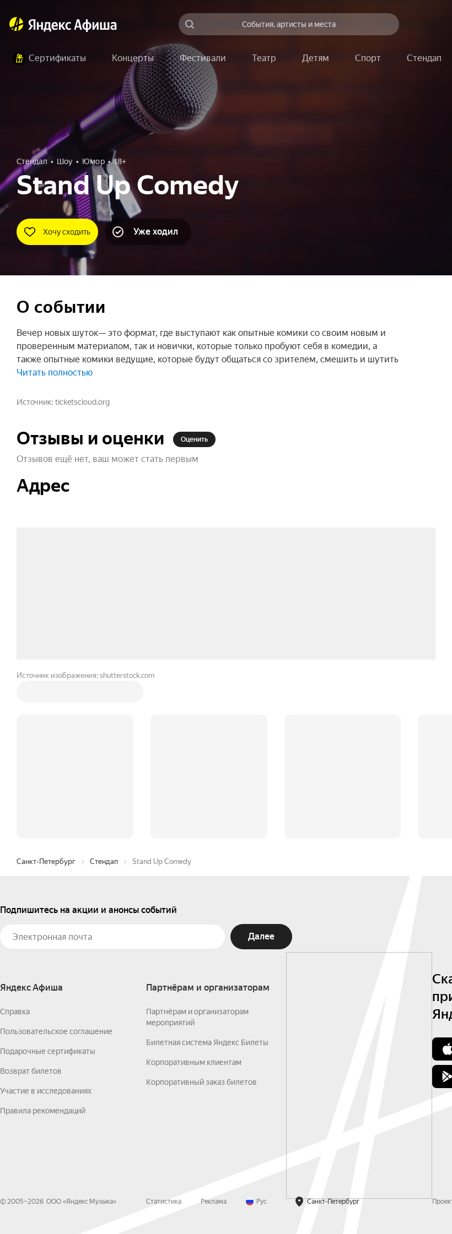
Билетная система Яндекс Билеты (207, 875)
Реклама (214, 1035)
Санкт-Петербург (46, 695)
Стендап (104, 695)
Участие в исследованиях (46, 924)
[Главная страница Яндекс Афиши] (16, 24)
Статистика (163, 1035)
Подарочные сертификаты (47, 884)
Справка (15, 844)
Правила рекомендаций (42, 943)
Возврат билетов (31, 904)
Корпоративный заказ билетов (201, 915)
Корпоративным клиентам (193, 895)
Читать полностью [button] (55, 372)
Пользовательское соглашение (56, 864)
